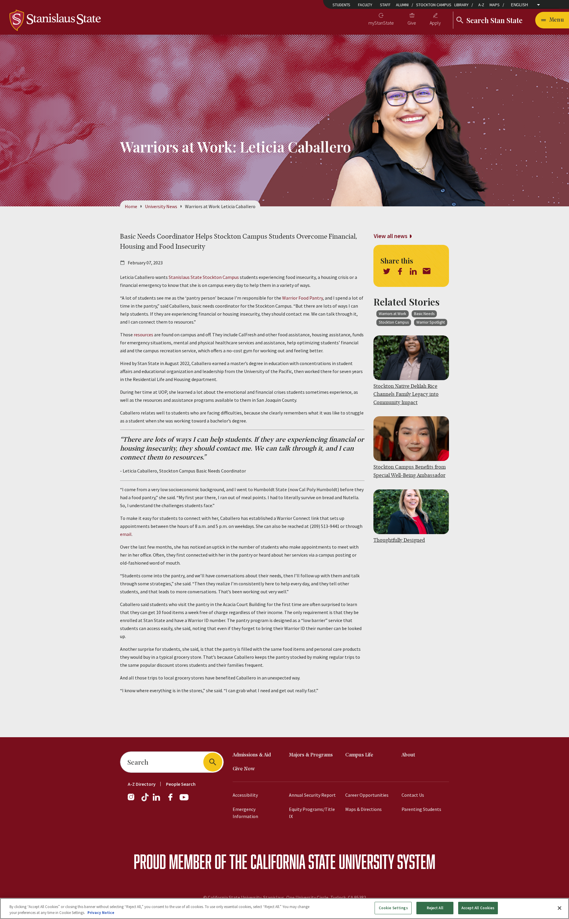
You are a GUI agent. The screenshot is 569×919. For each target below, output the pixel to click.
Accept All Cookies (477, 907)
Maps (495, 4)
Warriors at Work (392, 313)
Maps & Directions (363, 809)
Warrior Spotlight (430, 322)
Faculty (365, 4)
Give (411, 23)
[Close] (559, 908)
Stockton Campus (433, 4)
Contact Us (413, 795)
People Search (181, 784)
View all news (390, 236)
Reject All (435, 907)
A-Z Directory (142, 784)
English (519, 5)
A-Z (481, 4)
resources (143, 335)
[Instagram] (133, 800)
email (126, 534)
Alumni (402, 4)
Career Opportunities (367, 795)
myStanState (381, 23)
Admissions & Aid (252, 755)
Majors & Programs (311, 755)
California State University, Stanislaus (246, 897)
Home (131, 206)
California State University (322, 861)
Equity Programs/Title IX (312, 812)
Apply (435, 23)
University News (161, 206)
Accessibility (245, 795)
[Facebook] (173, 800)
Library (461, 4)
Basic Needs (424, 313)
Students (341, 4)
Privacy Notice (100, 912)
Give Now (244, 769)
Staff (385, 4)
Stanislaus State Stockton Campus (204, 277)
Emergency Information (245, 812)
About (408, 755)
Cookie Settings (393, 907)
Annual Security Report (312, 795)
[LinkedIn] (157, 800)
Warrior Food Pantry (302, 298)
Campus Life (359, 755)
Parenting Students (421, 809)
